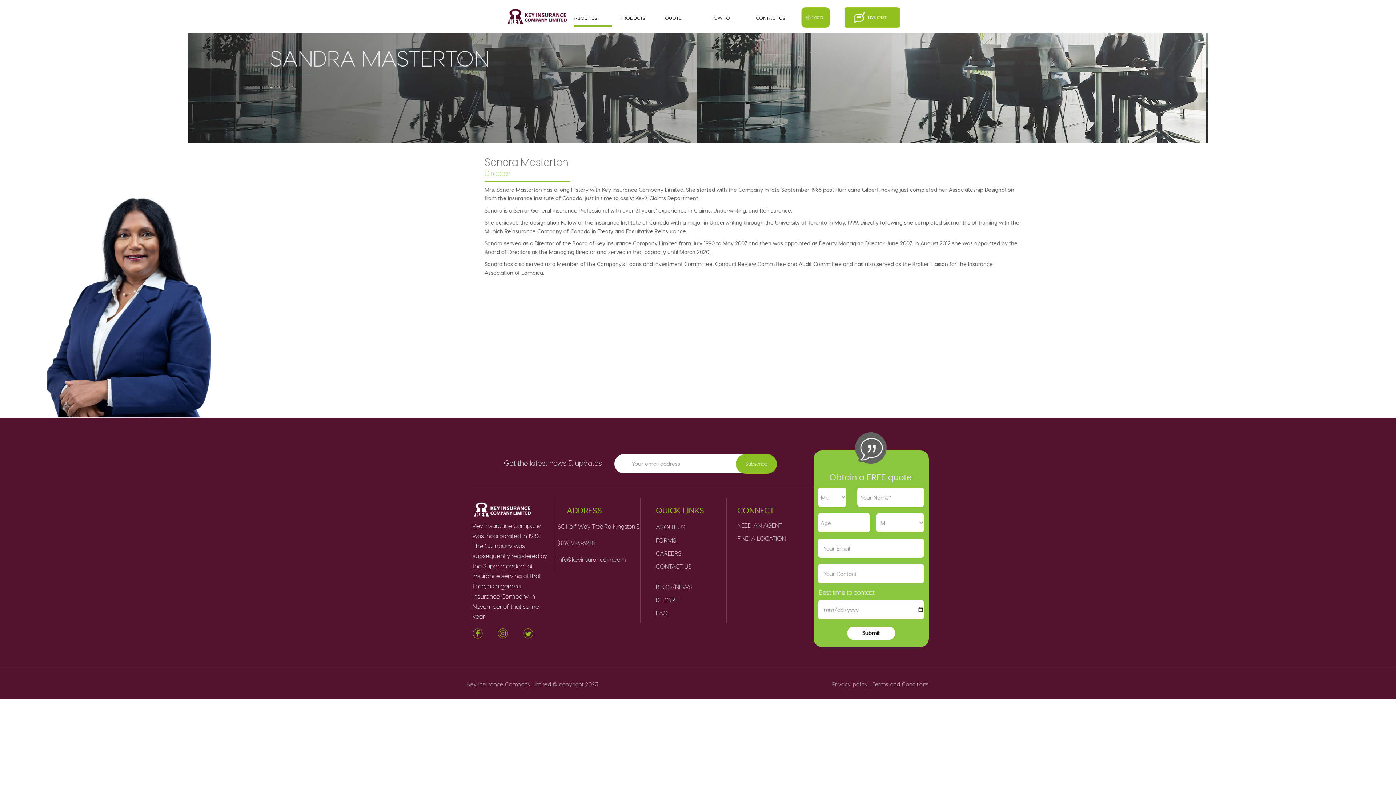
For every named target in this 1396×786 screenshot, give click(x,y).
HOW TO (720, 18)
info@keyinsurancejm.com (592, 559)
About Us (585, 18)
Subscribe (756, 464)
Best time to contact (847, 592)
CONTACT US (770, 18)
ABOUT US (282, 86)
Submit (871, 633)
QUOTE (673, 18)
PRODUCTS (632, 18)
